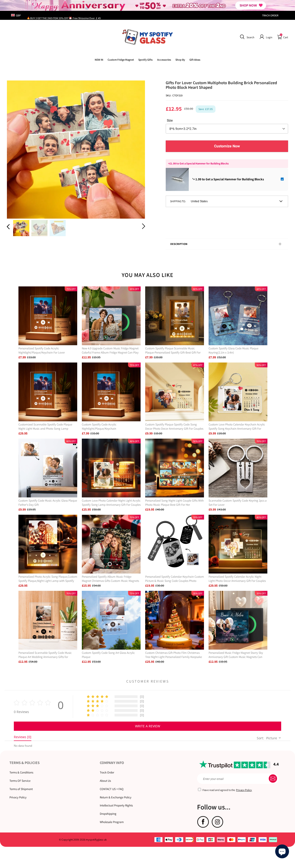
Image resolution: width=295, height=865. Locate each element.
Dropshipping (108, 814)
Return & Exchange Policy (115, 797)
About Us (105, 781)
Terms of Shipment (21, 789)
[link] (121, 59)
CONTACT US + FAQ (112, 789)
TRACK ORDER (270, 15)
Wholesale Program (112, 822)
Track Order (107, 772)
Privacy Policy (18, 797)
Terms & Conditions (21, 772)
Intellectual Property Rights (116, 805)
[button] (246, 37)
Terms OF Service (19, 781)
